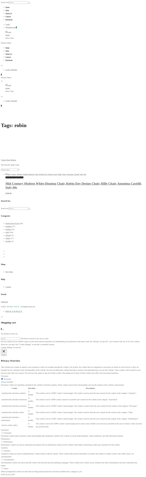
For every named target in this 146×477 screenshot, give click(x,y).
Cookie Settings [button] (6, 347)
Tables (7, 238)
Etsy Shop (9, 272)
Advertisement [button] (6, 457)
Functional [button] (5, 430)
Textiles (8, 241)
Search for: (5, 2)
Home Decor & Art (12, 223)
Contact (8, 16)
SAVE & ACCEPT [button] (8, 475)
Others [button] (3, 466)
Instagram (9, 19)
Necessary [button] (4, 376)
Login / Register (11, 70)
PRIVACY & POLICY (13, 311)
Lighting (8, 226)
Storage (8, 235)
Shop (7, 10)
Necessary (7, 379)
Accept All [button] (17, 347)
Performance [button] (5, 439)
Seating (8, 229)
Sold (7, 232)
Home (7, 7)
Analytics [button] (4, 448)
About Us (8, 13)
